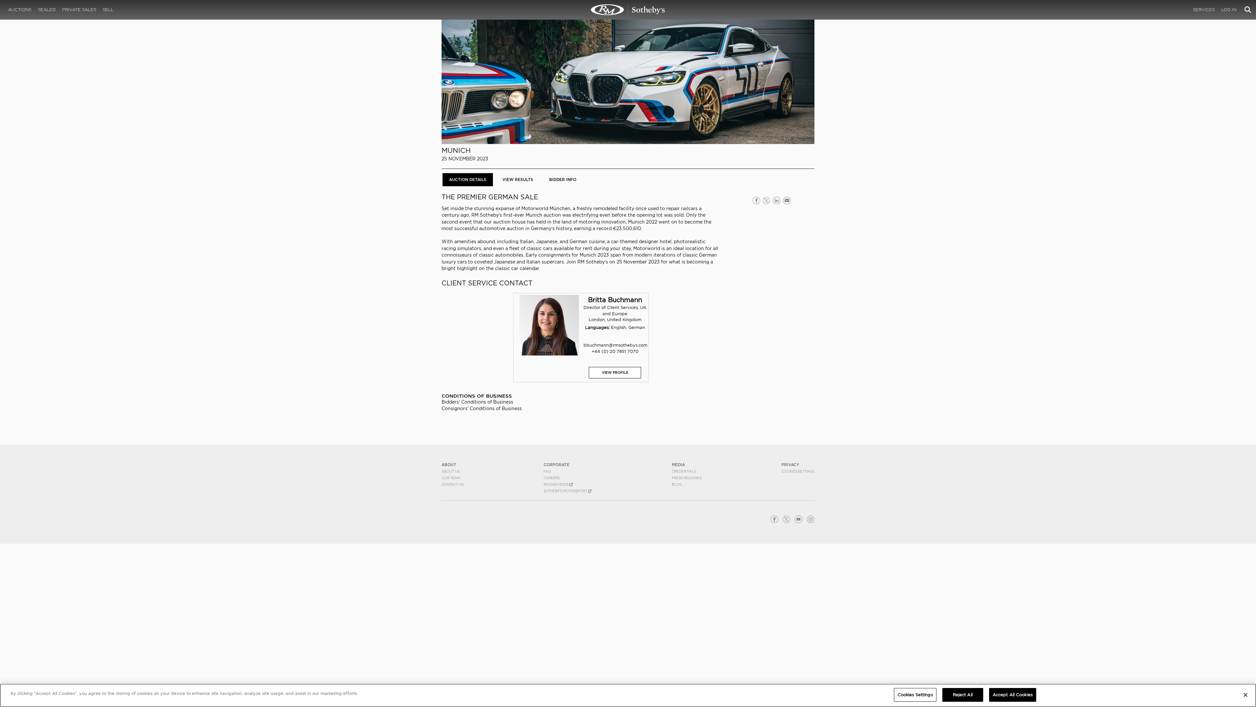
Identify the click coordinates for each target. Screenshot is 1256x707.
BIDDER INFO (562, 179)
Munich (456, 150)
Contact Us (452, 484)
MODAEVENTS (556, 484)
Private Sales (79, 9)
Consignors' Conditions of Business (482, 408)
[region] (628, 695)
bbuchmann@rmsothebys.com (615, 345)
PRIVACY (790, 464)
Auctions (19, 9)
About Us (451, 471)
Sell (108, 9)
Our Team (451, 478)
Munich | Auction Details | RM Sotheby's (628, 10)
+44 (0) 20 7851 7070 (615, 351)
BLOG (677, 484)
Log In (1228, 9)
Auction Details (467, 179)
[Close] (1245, 695)
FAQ (547, 471)
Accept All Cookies (1013, 694)
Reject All (963, 694)
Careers (552, 478)
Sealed (47, 9)
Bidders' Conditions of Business (477, 402)
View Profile (615, 372)
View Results (517, 179)
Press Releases (686, 478)
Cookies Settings (797, 471)
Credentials (684, 471)
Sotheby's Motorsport (566, 491)
